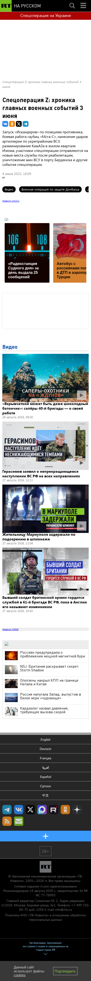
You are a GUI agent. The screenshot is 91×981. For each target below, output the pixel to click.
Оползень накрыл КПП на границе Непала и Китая (49, 682)
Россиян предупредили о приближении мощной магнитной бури (52, 654)
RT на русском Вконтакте (18, 809)
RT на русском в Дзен (77, 809)
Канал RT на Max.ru (42, 809)
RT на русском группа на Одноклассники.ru (65, 809)
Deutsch (45, 749)
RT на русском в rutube (53, 809)
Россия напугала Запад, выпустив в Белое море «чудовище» (50, 696)
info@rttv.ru (63, 909)
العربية (45, 767)
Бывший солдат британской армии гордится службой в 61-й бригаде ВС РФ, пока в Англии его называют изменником (44, 602)
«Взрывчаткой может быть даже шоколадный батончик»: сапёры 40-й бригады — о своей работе (45, 408)
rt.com (44, 886)
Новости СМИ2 (10, 629)
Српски (45, 786)
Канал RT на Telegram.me (7, 809)
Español (45, 776)
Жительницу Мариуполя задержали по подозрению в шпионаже (38, 536)
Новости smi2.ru (10, 200)
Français (45, 758)
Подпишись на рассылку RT (18, 821)
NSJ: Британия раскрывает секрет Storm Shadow (49, 668)
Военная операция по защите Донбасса (50, 189)
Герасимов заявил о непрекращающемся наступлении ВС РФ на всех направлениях (41, 473)
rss (7, 821)
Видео (9, 189)
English (46, 739)
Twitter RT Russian (30, 809)
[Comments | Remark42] (45, 310)
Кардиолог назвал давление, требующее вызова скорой (44, 710)
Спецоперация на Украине (45, 15)
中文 (45, 795)
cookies (20, 975)
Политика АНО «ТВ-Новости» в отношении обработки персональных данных (45, 917)
